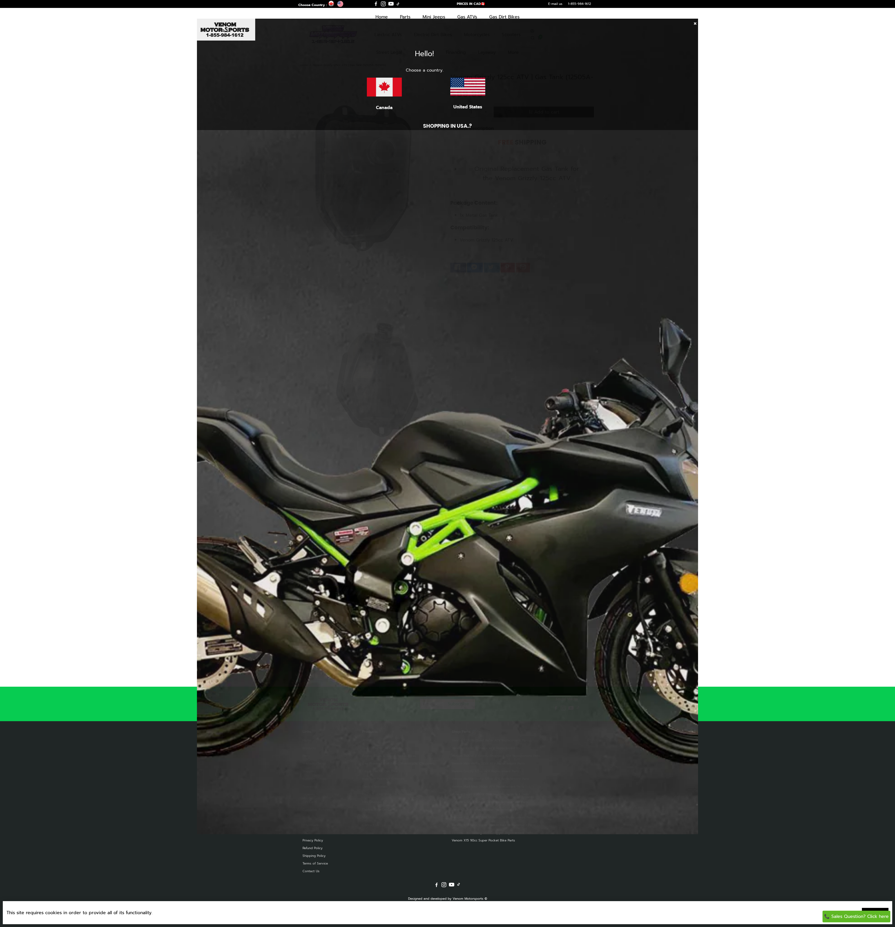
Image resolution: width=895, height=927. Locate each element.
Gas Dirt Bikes (504, 17)
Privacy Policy (313, 840)
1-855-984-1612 (579, 3)
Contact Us (311, 871)
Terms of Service (315, 863)
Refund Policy (313, 848)
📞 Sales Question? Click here (856, 916)
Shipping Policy (314, 855)
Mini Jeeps (434, 17)
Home (381, 17)
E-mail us (555, 3)
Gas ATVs (467, 17)
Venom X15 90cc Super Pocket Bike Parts (483, 840)
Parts (405, 17)
